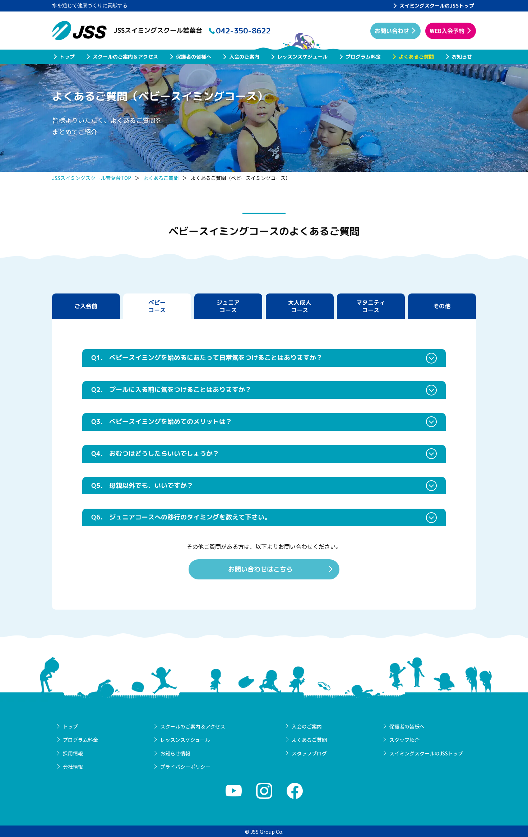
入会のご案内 (244, 56)
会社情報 (73, 766)
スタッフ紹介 (404, 739)
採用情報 (73, 753)
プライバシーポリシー (185, 766)
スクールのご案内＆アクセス (125, 56)
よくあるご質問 (416, 56)
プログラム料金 (363, 56)
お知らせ (462, 56)
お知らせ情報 (175, 753)
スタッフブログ (309, 753)
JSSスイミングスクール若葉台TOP (91, 177)
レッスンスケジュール (302, 56)
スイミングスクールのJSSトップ (436, 5)
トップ (67, 56)
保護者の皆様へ (193, 56)
